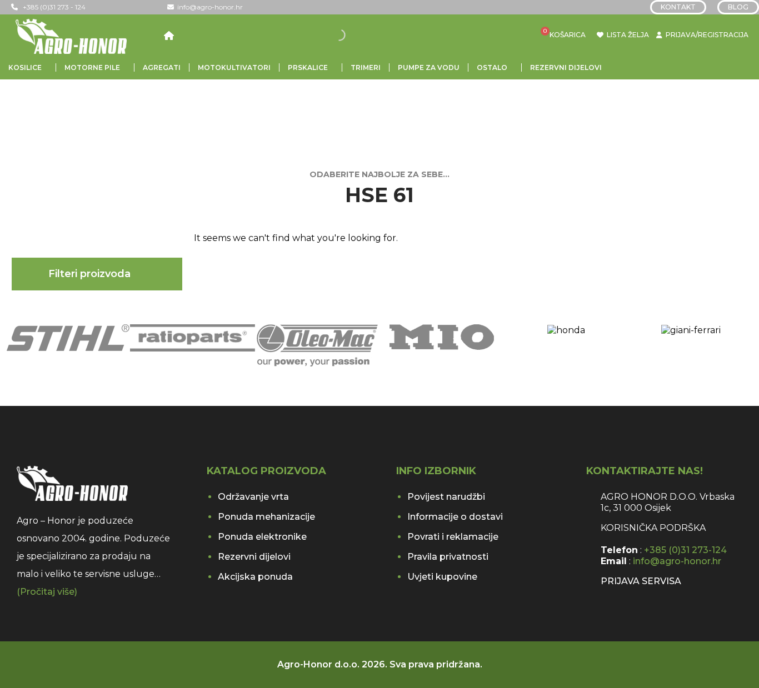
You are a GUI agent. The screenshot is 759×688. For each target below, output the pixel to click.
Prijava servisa (641, 581)
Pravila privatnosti (447, 556)
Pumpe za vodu (429, 67)
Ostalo (492, 67)
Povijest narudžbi (446, 496)
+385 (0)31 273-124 (685, 550)
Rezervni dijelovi (566, 67)
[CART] (550, 35)
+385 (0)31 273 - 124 (52, 7)
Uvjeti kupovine (442, 576)
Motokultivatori (234, 67)
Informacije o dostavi (455, 516)
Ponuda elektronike (262, 536)
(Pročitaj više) (47, 591)
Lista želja (626, 35)
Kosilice (25, 67)
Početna (45, 111)
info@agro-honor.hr (208, 7)
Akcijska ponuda (255, 576)
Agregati (162, 67)
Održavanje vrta (253, 496)
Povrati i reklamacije (452, 536)
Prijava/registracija (707, 35)
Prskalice (308, 67)
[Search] (347, 35)
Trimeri (366, 67)
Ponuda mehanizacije (266, 516)
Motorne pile (92, 67)
